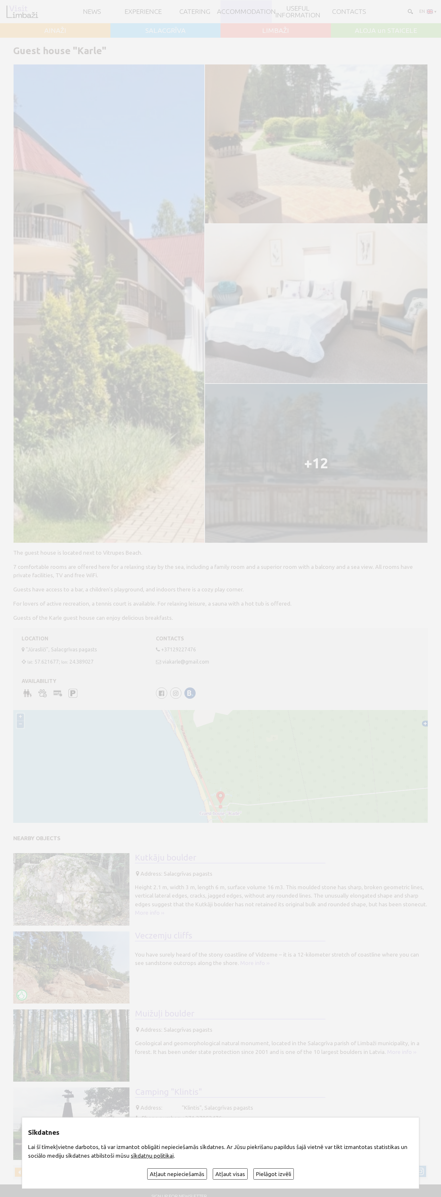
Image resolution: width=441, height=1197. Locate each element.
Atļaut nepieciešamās (177, 1174)
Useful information (297, 11)
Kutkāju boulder (165, 857)
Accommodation (246, 11)
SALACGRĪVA (165, 30)
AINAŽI (55, 30)
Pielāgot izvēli (273, 1174)
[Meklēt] (409, 10)
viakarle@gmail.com (185, 662)
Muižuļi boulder (164, 1013)
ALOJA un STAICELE (386, 30)
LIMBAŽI (275, 30)
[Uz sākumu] (22, 12)
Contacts (349, 11)
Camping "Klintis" (168, 1091)
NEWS (92, 11)
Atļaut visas (230, 1174)
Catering (194, 11)
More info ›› (149, 913)
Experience (143, 11)
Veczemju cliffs (163, 935)
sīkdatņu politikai (152, 1156)
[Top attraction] (21, 995)
